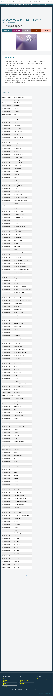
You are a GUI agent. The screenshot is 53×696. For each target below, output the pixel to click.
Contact (6, 683)
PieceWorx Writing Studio (44, 679)
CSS (36, 30)
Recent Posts (24, 679)
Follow (30, 1)
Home (5, 679)
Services (15, 1)
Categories (23, 681)
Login (50, 1)
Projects (25, 1)
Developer (6, 30)
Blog (20, 1)
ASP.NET (27, 30)
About (35, 1)
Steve (8, 25)
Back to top (26, 575)
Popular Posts (24, 680)
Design (46, 30)
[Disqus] (26, 617)
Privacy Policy (24, 683)
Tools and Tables (16, 30)
